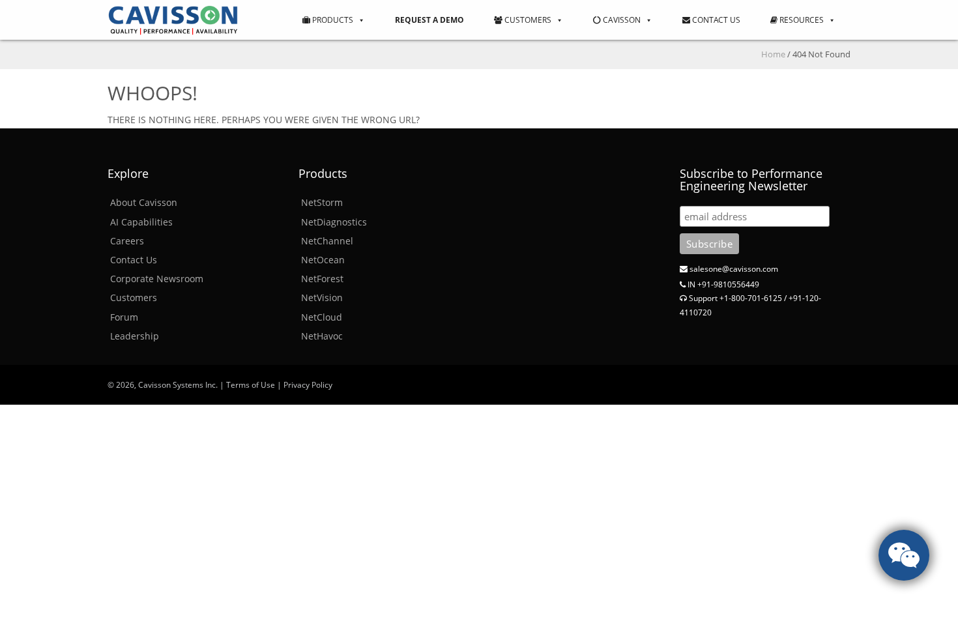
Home (773, 54)
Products (331, 19)
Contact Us (715, 19)
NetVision (322, 297)
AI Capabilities (141, 222)
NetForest (322, 278)
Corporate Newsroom (156, 278)
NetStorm (322, 202)
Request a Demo (429, 19)
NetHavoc (322, 336)
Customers (526, 19)
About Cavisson (143, 202)
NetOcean (323, 260)
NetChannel (327, 241)
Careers (127, 241)
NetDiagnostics (334, 222)
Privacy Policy (307, 384)
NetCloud (321, 317)
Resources (800, 19)
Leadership (134, 336)
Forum (124, 317)
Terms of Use (250, 384)
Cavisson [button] (621, 19)
